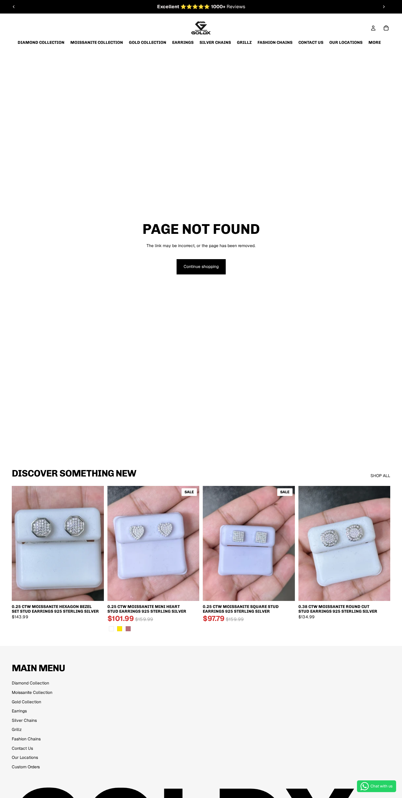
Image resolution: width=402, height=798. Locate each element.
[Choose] (94, 592)
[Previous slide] (13, 6)
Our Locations (25, 757)
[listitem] (375, 42)
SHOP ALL (380, 475)
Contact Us (22, 748)
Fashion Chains (26, 739)
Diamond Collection (30, 683)
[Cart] (386, 27)
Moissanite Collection (32, 692)
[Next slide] (383, 6)
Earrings (19, 711)
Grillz (17, 729)
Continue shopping (201, 266)
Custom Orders (26, 766)
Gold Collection (26, 701)
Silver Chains (24, 720)
